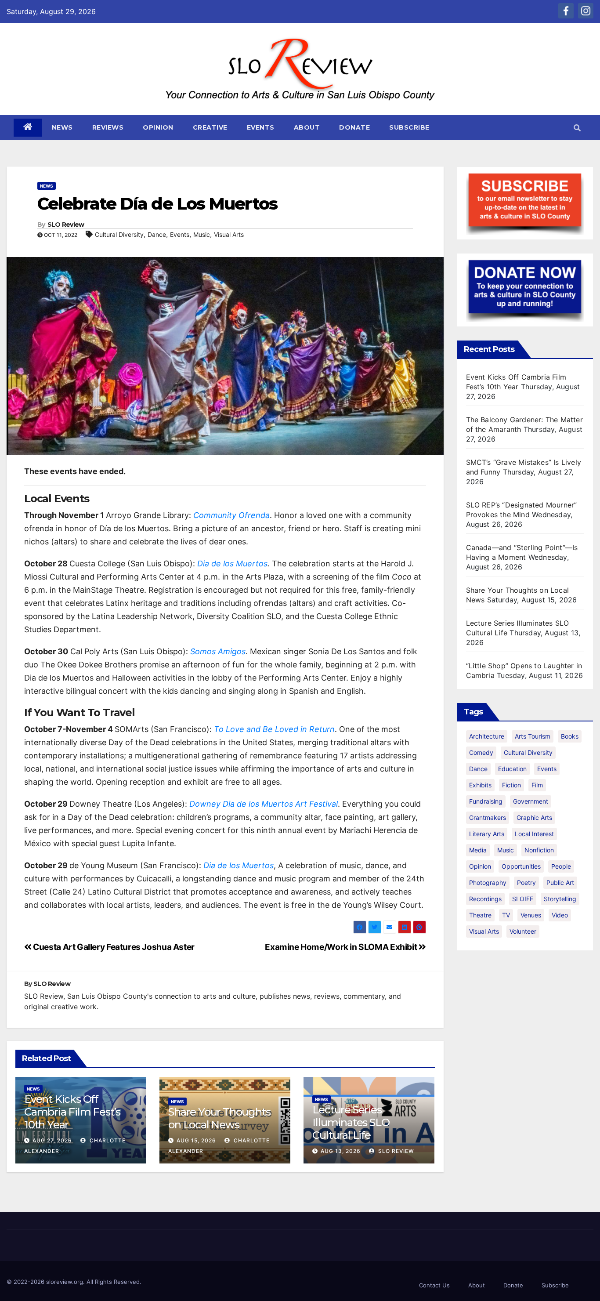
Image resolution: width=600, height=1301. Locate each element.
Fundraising (485, 801)
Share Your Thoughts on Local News (219, 1118)
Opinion (158, 127)
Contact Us (434, 1285)
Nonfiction (539, 850)
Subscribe (409, 127)
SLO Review (65, 224)
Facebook (566, 10)
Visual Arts (229, 234)
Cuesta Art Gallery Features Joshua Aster (113, 947)
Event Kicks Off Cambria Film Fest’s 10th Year (72, 1112)
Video (560, 915)
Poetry (526, 882)
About (307, 127)
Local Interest (534, 833)
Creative (210, 127)
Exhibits (480, 785)
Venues (530, 915)
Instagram (585, 10)
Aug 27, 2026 (52, 1140)
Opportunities (521, 866)
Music (201, 234)
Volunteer (523, 931)
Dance (157, 234)
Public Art (560, 882)
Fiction (511, 785)
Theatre (480, 915)
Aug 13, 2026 (341, 1151)
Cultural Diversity (119, 234)
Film (537, 785)
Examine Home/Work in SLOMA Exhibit (342, 947)
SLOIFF (522, 898)
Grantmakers (487, 817)
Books (569, 736)
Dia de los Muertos (232, 563)
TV (506, 915)
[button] (577, 127)
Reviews (108, 127)
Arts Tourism (532, 736)
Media (478, 850)
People (561, 866)
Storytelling (560, 898)
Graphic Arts (534, 817)
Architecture (486, 736)
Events (261, 127)
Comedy (481, 752)
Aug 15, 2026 (196, 1140)
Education (512, 768)
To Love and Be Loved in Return (274, 729)
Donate (354, 127)
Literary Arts (486, 833)
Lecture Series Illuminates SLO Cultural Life (350, 1122)
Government (530, 801)
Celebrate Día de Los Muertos (157, 203)
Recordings (485, 898)
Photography (487, 882)
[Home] (28, 128)
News (62, 127)
